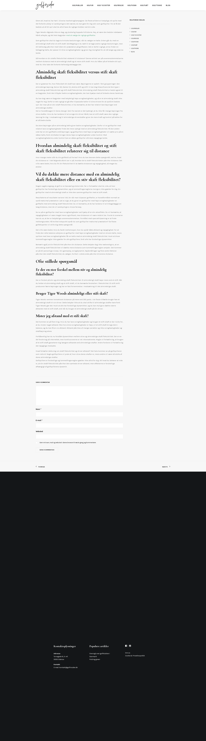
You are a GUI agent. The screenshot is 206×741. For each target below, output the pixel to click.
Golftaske (157, 5)
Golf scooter (103, 5)
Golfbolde (119, 5)
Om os (127, 653)
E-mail (39, 420)
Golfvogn (131, 5)
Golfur (90, 5)
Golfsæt (144, 5)
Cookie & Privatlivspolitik (135, 656)
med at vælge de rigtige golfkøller (80, 35)
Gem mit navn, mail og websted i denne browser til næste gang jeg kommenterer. (68, 442)
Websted (39, 431)
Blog (168, 5)
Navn (38, 409)
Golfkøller (77, 5)
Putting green (94, 659)
